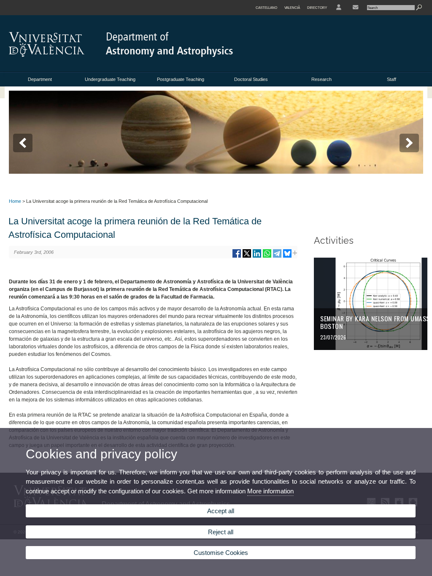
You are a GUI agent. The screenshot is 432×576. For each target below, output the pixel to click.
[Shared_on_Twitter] (247, 256)
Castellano (266, 7)
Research (321, 79)
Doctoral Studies (251, 79)
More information (270, 491)
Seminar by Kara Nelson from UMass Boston (374, 322)
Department (40, 79)
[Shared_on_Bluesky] (287, 256)
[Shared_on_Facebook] (237, 256)
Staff (391, 79)
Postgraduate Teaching (180, 79)
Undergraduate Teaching (110, 79)
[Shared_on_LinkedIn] (257, 256)
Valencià (292, 7)
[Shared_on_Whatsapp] (267, 256)
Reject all (220, 532)
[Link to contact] (355, 7)
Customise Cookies (221, 552)
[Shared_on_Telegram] (277, 256)
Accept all (220, 510)
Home (15, 201)
